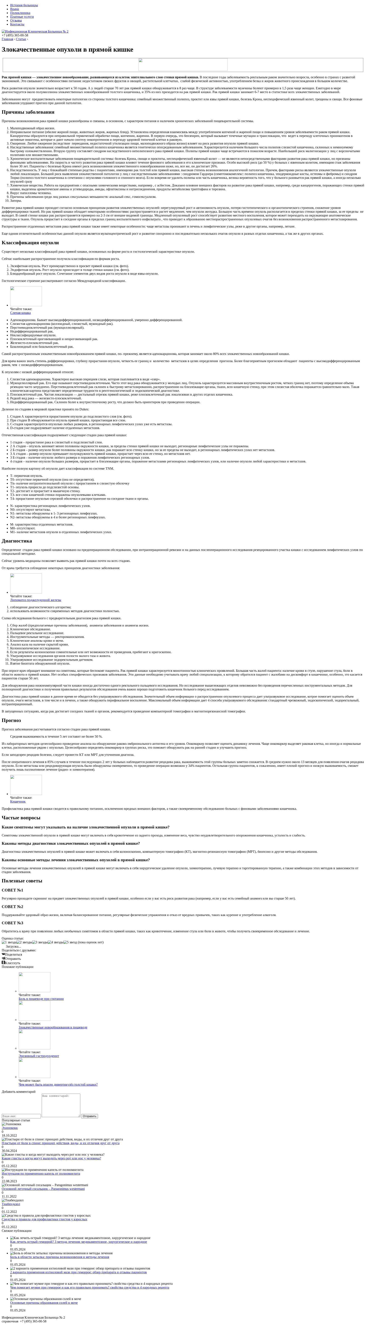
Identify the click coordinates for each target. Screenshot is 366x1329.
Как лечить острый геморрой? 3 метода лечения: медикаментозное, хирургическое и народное (78, 1241)
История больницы (24, 5)
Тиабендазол (11, 1204)
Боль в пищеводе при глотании (41, 999)
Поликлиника (20, 13)
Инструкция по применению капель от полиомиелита (41, 1173)
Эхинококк (10, 1128)
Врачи (14, 9)
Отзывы (16, 20)
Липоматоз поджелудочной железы (35, 600)
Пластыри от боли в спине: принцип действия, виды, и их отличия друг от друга (60, 1143)
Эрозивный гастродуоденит (39, 1056)
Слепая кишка (20, 313)
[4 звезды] (56, 942)
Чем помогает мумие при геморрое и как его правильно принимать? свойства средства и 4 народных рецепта (89, 1287)
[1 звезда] (9, 942)
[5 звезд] (70, 942)
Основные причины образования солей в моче (44, 1302)
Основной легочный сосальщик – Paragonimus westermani (43, 1189)
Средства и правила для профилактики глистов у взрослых (44, 1219)
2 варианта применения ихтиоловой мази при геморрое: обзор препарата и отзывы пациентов (78, 1272)
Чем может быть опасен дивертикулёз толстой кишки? (58, 1084)
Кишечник (18, 801)
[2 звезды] (24, 942)
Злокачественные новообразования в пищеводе (53, 1027)
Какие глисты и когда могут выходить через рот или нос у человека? (51, 1158)
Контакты (17, 24)
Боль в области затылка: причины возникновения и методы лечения (59, 1257)
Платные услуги (22, 16)
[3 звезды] (40, 942)
